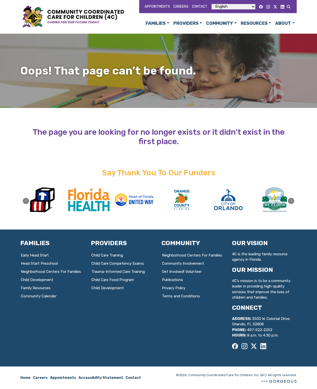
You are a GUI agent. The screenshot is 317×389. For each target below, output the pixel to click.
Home (25, 378)
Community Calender (38, 296)
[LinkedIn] (282, 7)
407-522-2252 (259, 330)
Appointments (157, 6)
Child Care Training (107, 255)
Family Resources (36, 288)
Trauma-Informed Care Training (118, 271)
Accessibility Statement (101, 378)
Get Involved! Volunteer (182, 271)
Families (156, 23)
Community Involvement (183, 263)
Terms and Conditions (181, 296)
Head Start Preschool (39, 263)
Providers (186, 23)
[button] (291, 201)
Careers (180, 6)
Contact (199, 6)
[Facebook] (261, 7)
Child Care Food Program (112, 280)
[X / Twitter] (275, 7)
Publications (172, 280)
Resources (254, 23)
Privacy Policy (173, 288)
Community (219, 23)
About (283, 23)
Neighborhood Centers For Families (51, 271)
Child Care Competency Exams (117, 263)
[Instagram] (268, 7)
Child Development (37, 280)
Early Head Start (35, 255)
